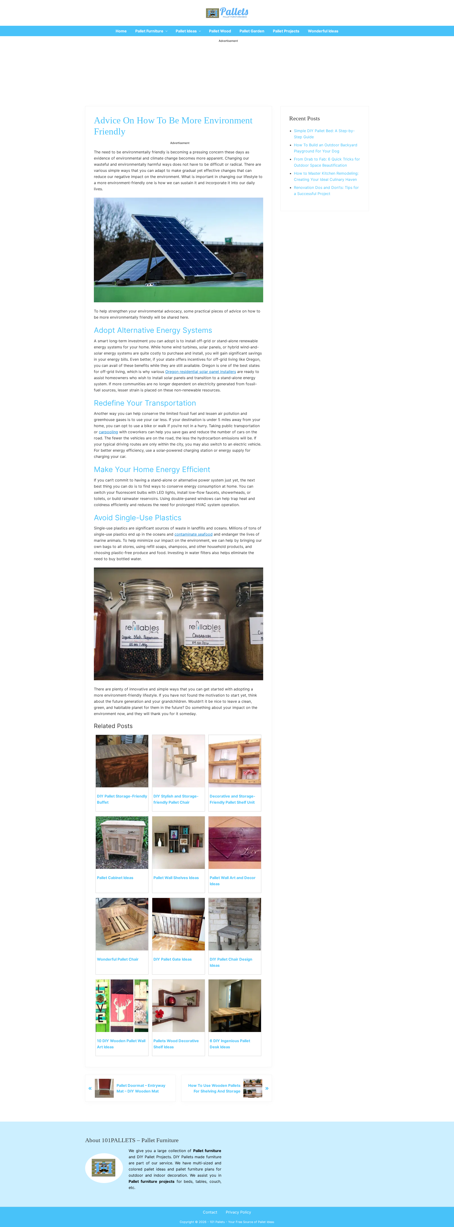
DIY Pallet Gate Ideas (172, 959)
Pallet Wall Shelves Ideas (176, 877)
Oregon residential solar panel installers (200, 371)
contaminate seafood (194, 534)
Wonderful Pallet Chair (118, 959)
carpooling (108, 431)
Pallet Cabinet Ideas (115, 877)
